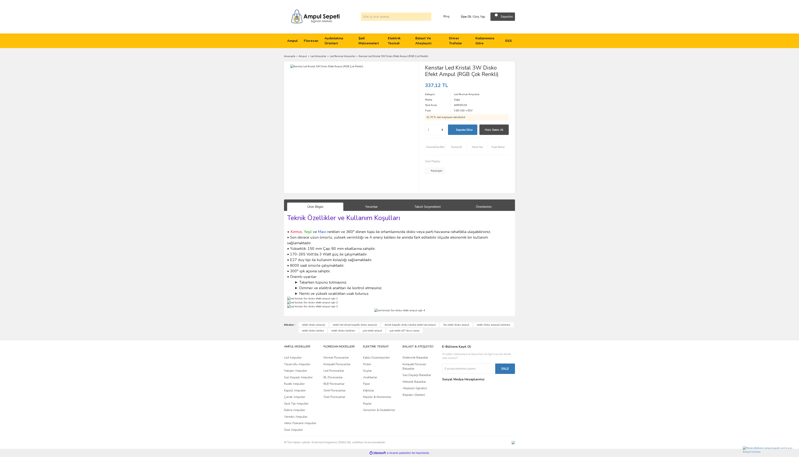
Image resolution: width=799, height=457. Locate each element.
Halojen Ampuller (295, 371)
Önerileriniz (484, 206)
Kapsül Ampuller (295, 390)
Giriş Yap (479, 17)
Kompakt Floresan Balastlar (414, 366)
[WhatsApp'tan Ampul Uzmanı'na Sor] (770, 451)
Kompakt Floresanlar (337, 364)
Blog (446, 16)
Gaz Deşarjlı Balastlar (417, 375)
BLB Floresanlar (334, 384)
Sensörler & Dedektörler (379, 410)
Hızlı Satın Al (494, 130)
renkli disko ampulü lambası (493, 324)
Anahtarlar (370, 377)
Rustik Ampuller (294, 384)
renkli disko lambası (343, 330)
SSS (508, 41)
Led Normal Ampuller (466, 94)
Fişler (366, 384)
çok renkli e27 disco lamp (404, 330)
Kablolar (368, 390)
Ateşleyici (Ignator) (415, 388)
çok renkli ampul (372, 330)
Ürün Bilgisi (315, 206)
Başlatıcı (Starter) (414, 395)
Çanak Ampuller (294, 397)
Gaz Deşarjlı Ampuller (298, 377)
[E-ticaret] (399, 453)
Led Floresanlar (334, 371)
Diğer (457, 99)
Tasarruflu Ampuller (297, 364)
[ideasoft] (377, 453)
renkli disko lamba (313, 330)
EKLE (505, 369)
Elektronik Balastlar (415, 358)
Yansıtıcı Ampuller (296, 417)
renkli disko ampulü (313, 324)
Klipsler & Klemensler (377, 397)
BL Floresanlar (333, 377)
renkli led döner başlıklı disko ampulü (355, 324)
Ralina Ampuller (294, 410)
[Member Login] (456, 17)
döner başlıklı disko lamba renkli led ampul (410, 324)
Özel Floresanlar (334, 397)
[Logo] (315, 16)
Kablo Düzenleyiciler (376, 358)
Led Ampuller (293, 358)
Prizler (367, 364)
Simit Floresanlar (335, 390)
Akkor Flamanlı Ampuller (300, 423)
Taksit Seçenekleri (427, 206)
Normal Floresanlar (336, 358)
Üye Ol (466, 17)
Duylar (367, 371)
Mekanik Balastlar (414, 382)
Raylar (367, 404)
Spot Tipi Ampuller (296, 404)
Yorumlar (371, 206)
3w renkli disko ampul (456, 324)
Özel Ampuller (293, 430)
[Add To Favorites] (435, 146)
